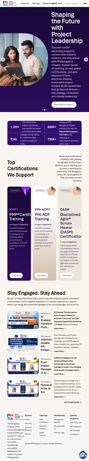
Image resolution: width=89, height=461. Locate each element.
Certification (15, 190)
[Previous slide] (3, 59)
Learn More (16, 275)
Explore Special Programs (63, 105)
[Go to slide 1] (42, 109)
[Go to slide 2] (44, 109)
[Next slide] (86, 59)
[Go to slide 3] (46, 109)
